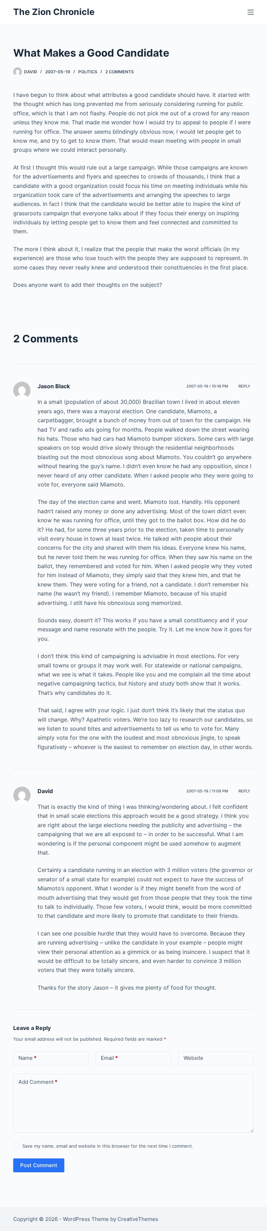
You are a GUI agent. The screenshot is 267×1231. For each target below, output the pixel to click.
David (45, 791)
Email (109, 1058)
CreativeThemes (138, 1219)
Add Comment (37, 1082)
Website (193, 1058)
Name (27, 1058)
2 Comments (119, 71)
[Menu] (251, 12)
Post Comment (38, 1165)
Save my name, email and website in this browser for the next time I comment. (107, 1146)
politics (87, 71)
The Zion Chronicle (54, 12)
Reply (244, 386)
